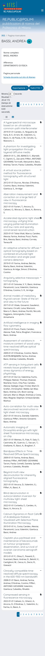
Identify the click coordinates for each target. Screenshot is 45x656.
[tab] (7, 117)
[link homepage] (9, 4)
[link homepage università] (13, 10)
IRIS (3, 35)
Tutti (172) (35, 88)
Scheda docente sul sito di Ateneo (19, 77)
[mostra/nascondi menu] (42, 10)
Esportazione (19, 88)
